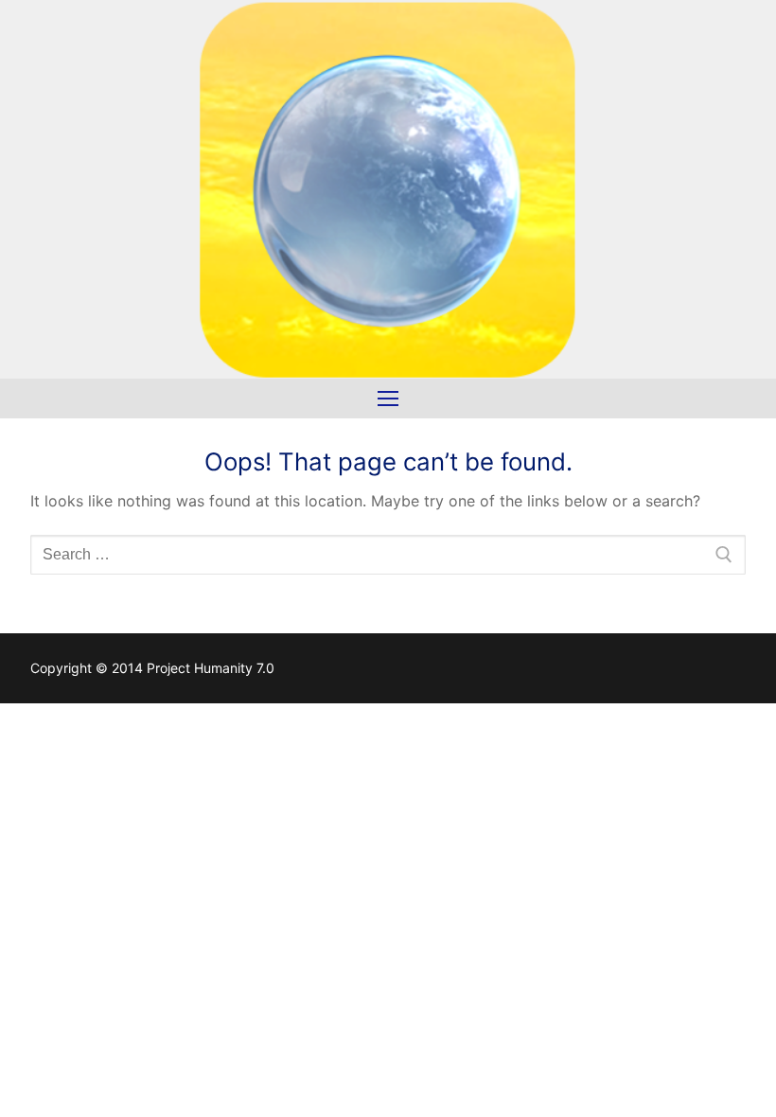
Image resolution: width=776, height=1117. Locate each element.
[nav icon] (388, 398)
